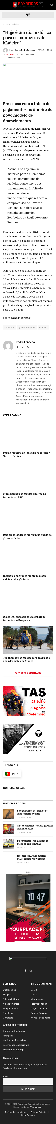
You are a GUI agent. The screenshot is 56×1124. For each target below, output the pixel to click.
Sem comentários (28, 54)
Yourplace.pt (36, 1107)
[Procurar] (51, 4)
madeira (43, 327)
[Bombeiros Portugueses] (28, 5)
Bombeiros (9, 327)
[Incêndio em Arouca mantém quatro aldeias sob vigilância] (28, 558)
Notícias (10, 54)
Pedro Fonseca (28, 50)
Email (5, 1076)
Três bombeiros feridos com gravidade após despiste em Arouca (26, 659)
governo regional (27, 327)
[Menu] (5, 4)
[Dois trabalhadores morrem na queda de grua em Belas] (28, 517)
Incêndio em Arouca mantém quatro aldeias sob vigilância (24, 577)
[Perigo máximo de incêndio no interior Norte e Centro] (28, 435)
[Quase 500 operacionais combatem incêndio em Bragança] (28, 599)
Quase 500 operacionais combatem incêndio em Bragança (24, 618)
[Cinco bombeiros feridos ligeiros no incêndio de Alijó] (28, 476)
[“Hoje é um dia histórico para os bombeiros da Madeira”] (28, 79)
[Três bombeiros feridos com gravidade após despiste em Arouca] (28, 640)
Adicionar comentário (28, 673)
